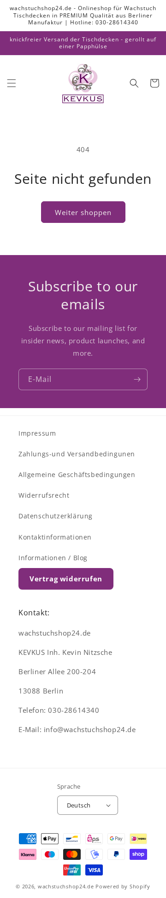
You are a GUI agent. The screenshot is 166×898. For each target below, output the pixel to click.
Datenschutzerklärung (55, 516)
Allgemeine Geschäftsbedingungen (77, 474)
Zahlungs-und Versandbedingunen (76, 453)
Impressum (37, 433)
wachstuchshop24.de (66, 886)
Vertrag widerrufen (66, 578)
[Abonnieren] (137, 379)
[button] (11, 83)
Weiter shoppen (83, 212)
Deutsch (79, 805)
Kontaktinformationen (55, 537)
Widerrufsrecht (43, 495)
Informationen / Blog (53, 557)
